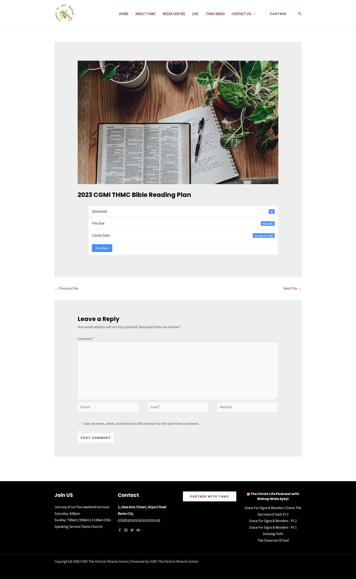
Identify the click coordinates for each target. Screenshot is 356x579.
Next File (292, 288)
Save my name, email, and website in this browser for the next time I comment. (141, 423)
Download (102, 248)
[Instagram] (126, 530)
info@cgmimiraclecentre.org (139, 520)
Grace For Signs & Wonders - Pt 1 (273, 527)
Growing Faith (273, 534)
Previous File (66, 288)
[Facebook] (120, 530)
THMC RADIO (215, 14)
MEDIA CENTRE (174, 14)
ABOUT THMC (145, 14)
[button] (253, 13)
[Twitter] (132, 530)
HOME (123, 14)
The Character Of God (273, 540)
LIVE (195, 14)
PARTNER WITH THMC (209, 496)
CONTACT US (241, 14)
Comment (86, 338)
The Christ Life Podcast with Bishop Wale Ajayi (274, 496)
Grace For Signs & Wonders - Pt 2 (273, 521)
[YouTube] (138, 530)
